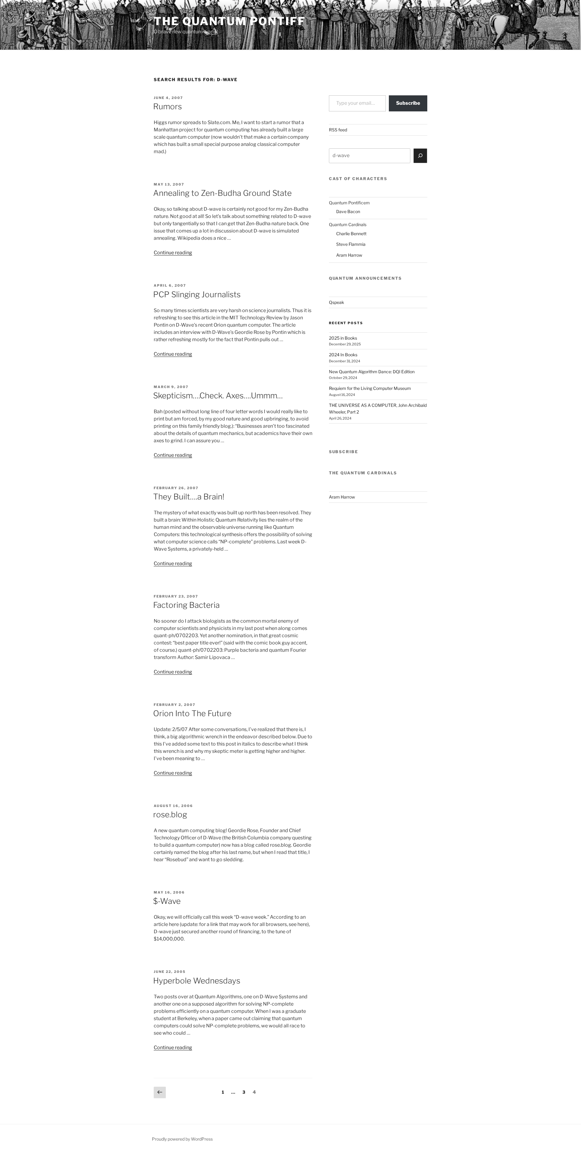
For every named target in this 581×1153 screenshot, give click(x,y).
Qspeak (336, 302)
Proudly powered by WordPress (182, 1138)
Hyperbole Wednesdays (196, 980)
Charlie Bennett (351, 233)
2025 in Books (343, 338)
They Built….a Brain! (188, 496)
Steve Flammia (351, 244)
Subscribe (408, 103)
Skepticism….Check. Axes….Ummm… (218, 395)
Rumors (167, 106)
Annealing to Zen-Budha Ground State (222, 193)
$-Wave (167, 901)
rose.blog (170, 814)
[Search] (420, 155)
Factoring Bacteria (186, 605)
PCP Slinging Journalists (197, 294)
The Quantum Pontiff (230, 21)
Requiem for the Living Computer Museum (370, 388)
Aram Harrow (349, 255)
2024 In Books (343, 354)
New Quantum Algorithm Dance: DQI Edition (372, 371)
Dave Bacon (348, 211)
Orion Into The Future (192, 713)
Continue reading (173, 252)
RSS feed (338, 129)
